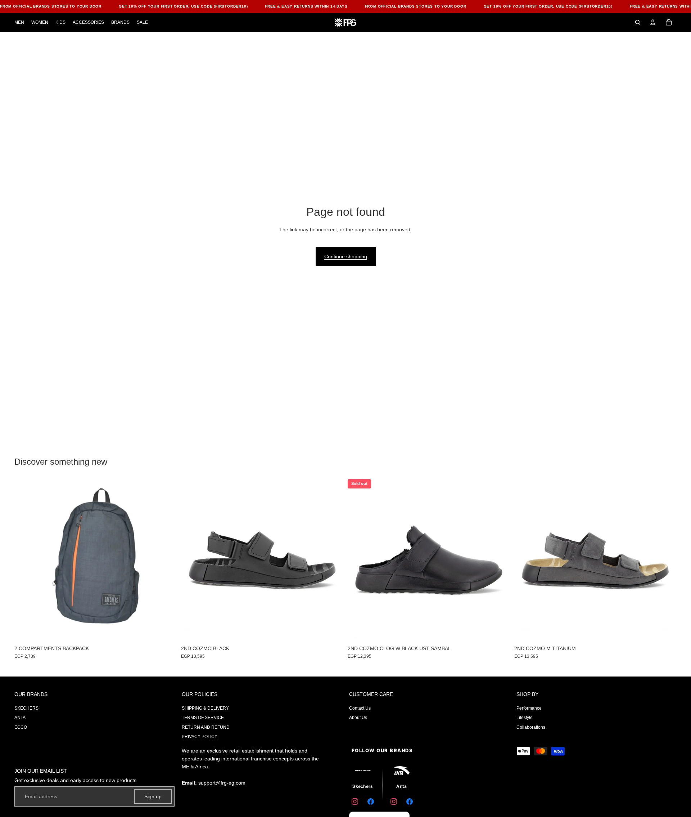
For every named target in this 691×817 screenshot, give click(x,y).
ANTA (20, 717)
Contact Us (360, 708)
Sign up (153, 796)
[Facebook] (370, 801)
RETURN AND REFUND (206, 727)
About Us (358, 717)
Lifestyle (524, 717)
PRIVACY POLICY (199, 736)
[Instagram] (355, 801)
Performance (529, 708)
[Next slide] (499, 560)
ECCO (20, 727)
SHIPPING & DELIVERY (205, 708)
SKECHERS (26, 708)
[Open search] (638, 22)
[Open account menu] (653, 22)
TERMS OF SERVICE (203, 717)
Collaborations (530, 727)
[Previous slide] (358, 560)
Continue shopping (345, 256)
